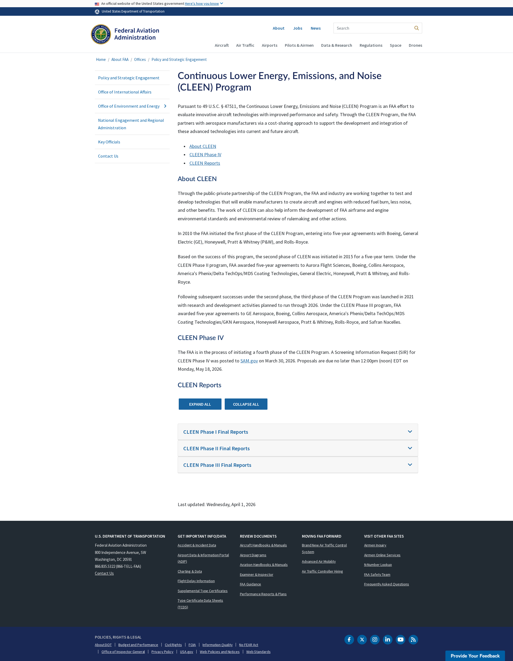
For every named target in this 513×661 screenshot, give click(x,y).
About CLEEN (202, 146)
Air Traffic (245, 45)
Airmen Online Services (382, 555)
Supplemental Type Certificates (203, 590)
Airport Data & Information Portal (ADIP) (203, 558)
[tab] (298, 432)
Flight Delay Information (196, 580)
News (316, 28)
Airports (269, 45)
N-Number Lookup (378, 564)
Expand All (200, 404)
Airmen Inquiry (375, 545)
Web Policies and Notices (220, 652)
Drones (415, 45)
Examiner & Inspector (256, 574)
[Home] (125, 35)
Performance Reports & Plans (263, 594)
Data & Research (336, 45)
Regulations (371, 45)
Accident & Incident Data (197, 545)
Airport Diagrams (253, 555)
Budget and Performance (138, 645)
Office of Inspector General (123, 652)
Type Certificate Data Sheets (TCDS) (200, 603)
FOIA (192, 645)
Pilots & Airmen (299, 45)
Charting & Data (190, 571)
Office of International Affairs (124, 92)
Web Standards (258, 652)
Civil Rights (173, 645)
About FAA (120, 59)
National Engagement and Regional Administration (131, 124)
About (279, 28)
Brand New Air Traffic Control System (324, 548)
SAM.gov (249, 361)
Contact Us (108, 156)
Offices (140, 59)
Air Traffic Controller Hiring (322, 571)
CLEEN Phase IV (205, 154)
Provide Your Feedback (475, 655)
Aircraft (222, 45)
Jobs (297, 28)
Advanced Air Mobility (319, 561)
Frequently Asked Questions (386, 584)
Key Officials (109, 141)
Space (395, 45)
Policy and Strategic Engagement (179, 59)
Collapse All (246, 404)
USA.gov (186, 652)
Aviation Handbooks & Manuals (264, 564)
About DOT (103, 645)
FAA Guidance (250, 584)
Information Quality (217, 645)
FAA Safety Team (377, 574)
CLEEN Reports (204, 163)
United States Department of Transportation (133, 11)
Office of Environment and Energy (129, 106)
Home (101, 59)
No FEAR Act (248, 645)
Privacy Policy (162, 652)
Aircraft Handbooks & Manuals (263, 545)
